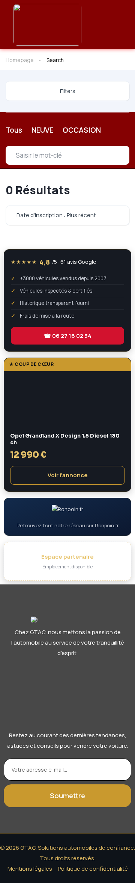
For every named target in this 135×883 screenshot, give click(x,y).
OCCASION (82, 130)
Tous (14, 130)
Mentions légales (30, 869)
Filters (67, 91)
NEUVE (42, 130)
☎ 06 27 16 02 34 (68, 336)
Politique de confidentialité (93, 869)
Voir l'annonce (68, 475)
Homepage (20, 60)
